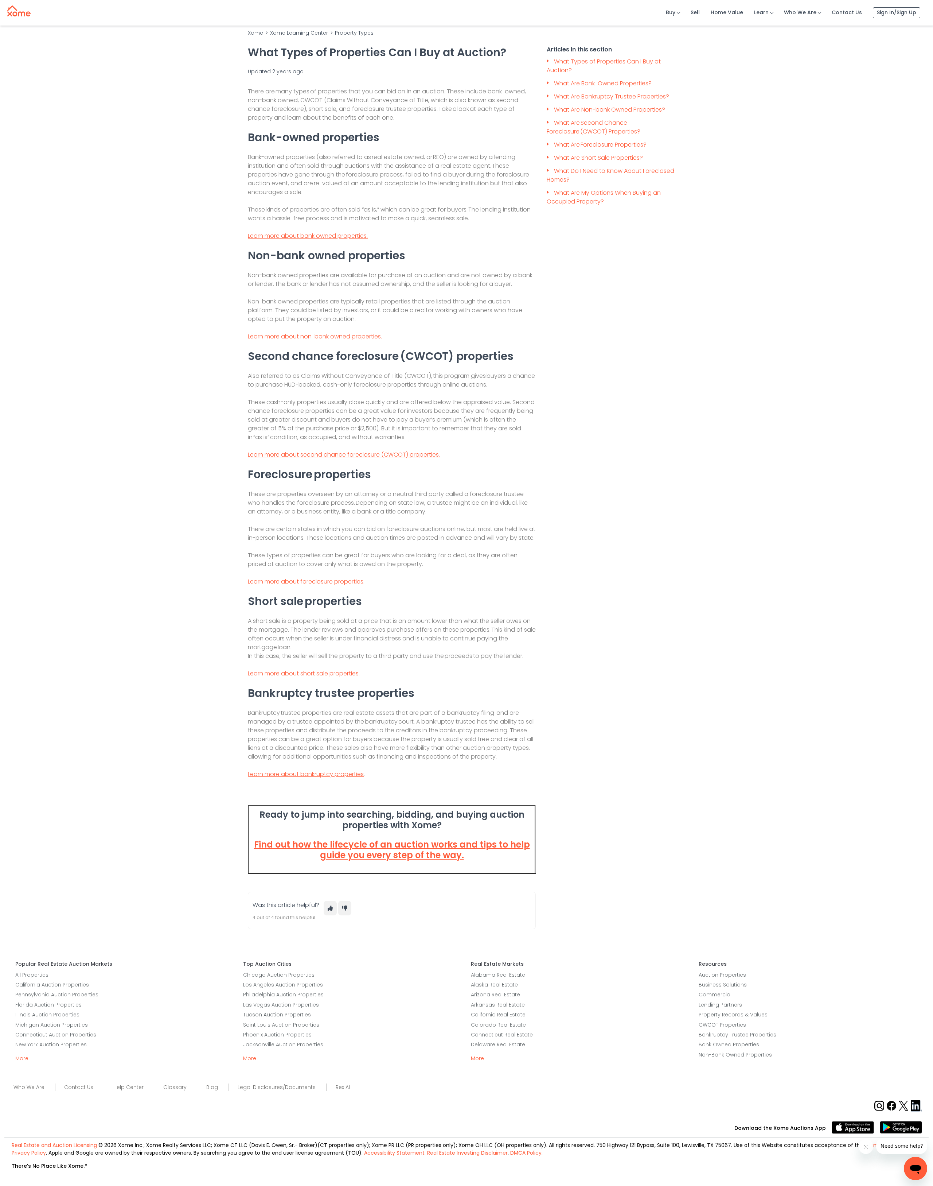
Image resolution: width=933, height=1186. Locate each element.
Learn (761, 12)
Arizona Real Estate (495, 994)
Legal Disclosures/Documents (277, 1087)
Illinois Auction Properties (47, 1014)
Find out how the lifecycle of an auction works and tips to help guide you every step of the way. (392, 849)
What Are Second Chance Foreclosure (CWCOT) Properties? (594, 127)
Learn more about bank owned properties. (308, 236)
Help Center (128, 1087)
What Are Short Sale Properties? (599, 158)
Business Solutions (723, 984)
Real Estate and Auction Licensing (54, 1145)
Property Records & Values (733, 1014)
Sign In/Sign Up (896, 12)
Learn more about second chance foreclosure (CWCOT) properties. (344, 454)
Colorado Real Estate (498, 1024)
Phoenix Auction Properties (277, 1034)
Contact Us (847, 12)
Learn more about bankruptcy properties (306, 774)
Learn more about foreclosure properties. (306, 581)
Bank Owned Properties (729, 1044)
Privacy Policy (29, 1152)
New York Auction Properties (51, 1044)
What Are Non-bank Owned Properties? (609, 109)
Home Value (727, 12)
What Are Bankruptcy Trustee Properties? (611, 96)
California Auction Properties (52, 984)
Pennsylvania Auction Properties (56, 994)
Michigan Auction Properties (51, 1024)
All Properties (31, 974)
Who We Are (800, 12)
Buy (670, 12)
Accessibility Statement (394, 1152)
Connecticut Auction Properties (55, 1034)
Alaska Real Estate (494, 984)
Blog (212, 1087)
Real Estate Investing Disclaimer (467, 1152)
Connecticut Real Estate (502, 1034)
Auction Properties (722, 974)
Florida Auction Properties (48, 1004)
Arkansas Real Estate (498, 1004)
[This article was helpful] (330, 908)
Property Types (354, 32)
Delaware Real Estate (498, 1044)
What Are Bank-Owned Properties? (603, 83)
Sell (695, 12)
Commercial (715, 994)
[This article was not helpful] (344, 908)
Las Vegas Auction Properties (281, 1004)
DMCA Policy (526, 1152)
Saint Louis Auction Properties (281, 1024)
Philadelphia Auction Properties (283, 994)
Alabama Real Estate (498, 974)
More (21, 1058)
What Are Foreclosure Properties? (600, 144)
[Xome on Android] (901, 1127)
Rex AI (343, 1087)
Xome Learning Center (299, 32)
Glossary (175, 1087)
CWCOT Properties (722, 1024)
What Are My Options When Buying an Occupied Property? (604, 197)
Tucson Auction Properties (277, 1014)
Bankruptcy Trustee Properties (737, 1034)
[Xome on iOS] (856, 1127)
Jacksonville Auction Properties (283, 1044)
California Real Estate (498, 1014)
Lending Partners (720, 1004)
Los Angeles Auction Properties (283, 984)
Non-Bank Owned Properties (735, 1054)
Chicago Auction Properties (279, 974)
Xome (255, 32)
